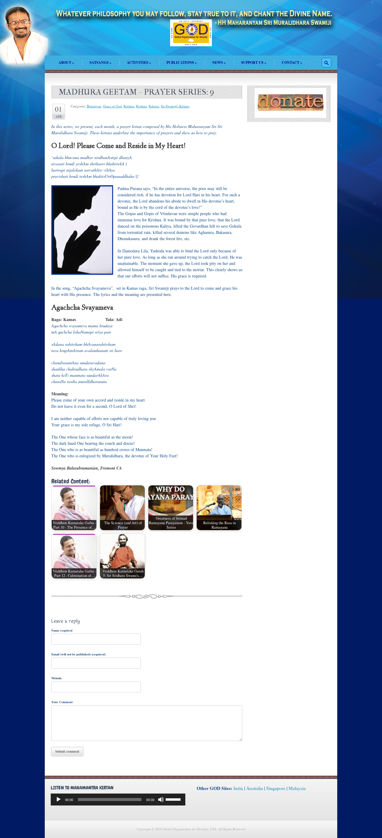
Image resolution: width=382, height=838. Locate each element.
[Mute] (161, 799)
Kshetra (154, 106)
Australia (254, 788)
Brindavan (94, 106)
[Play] (58, 799)
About (66, 62)
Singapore (275, 788)
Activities (139, 62)
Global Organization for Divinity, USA (191, 37)
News (219, 62)
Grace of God (112, 106)
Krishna (129, 106)
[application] (118, 799)
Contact (292, 62)
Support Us (253, 62)
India (238, 788)
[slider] (174, 799)
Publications (182, 62)
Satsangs (100, 62)
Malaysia (297, 788)
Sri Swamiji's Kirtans (175, 106)
